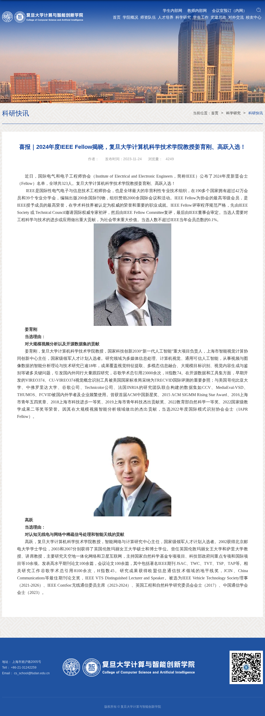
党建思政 (218, 17)
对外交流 (236, 17)
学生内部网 (172, 10)
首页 (117, 17)
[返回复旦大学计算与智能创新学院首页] (45, 13)
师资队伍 (148, 17)
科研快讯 (255, 113)
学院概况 (130, 17)
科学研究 (183, 17)
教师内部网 (197, 10)
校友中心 (253, 17)
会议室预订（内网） (229, 10)
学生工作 (201, 17)
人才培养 (165, 17)
